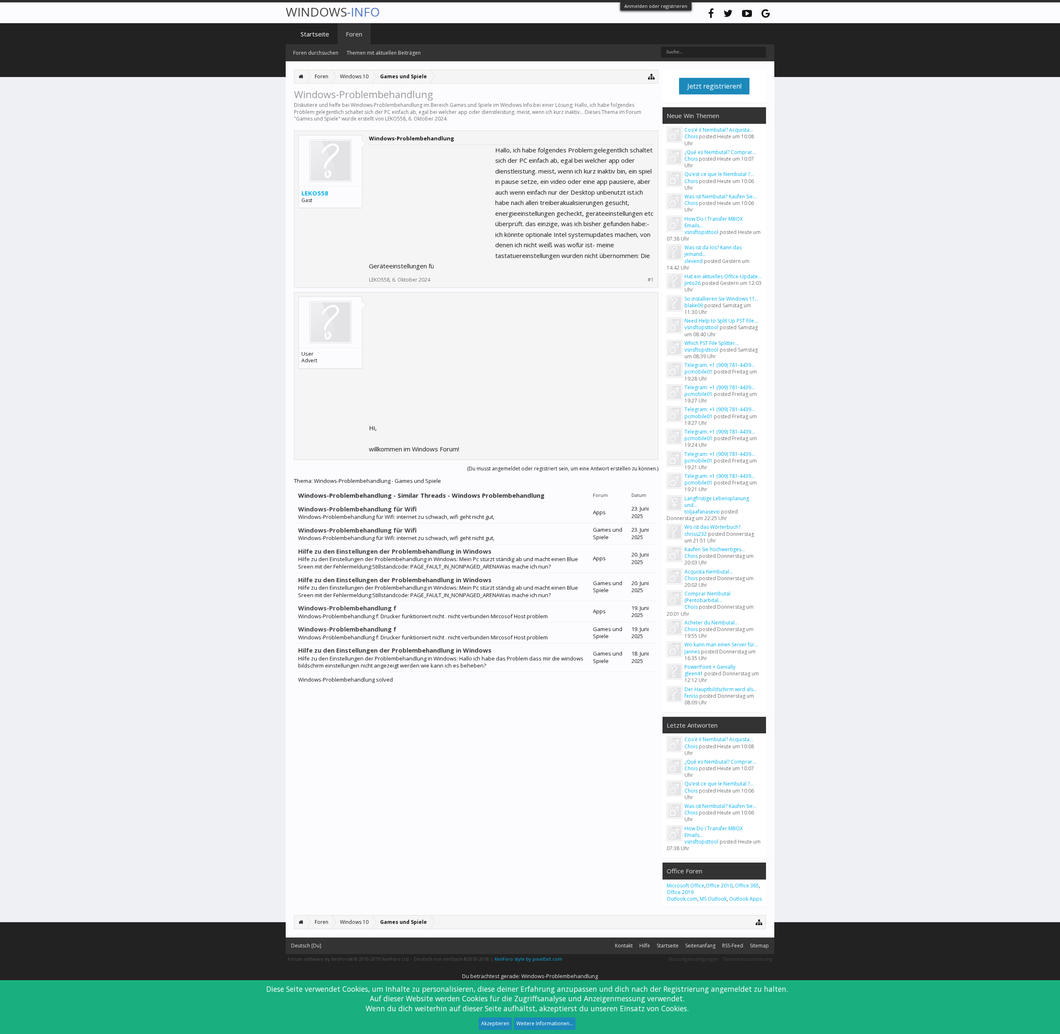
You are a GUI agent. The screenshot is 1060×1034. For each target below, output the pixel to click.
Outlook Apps (745, 898)
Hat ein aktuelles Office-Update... (722, 276)
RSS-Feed (732, 945)
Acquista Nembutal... (708, 571)
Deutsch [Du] (306, 945)
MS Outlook (713, 898)
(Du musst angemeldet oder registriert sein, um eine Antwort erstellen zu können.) (562, 468)
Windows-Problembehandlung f (347, 608)
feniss (691, 695)
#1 (651, 280)
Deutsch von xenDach (451, 959)
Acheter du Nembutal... (711, 622)
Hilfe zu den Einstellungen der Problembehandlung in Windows (394, 551)
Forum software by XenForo (349, 959)
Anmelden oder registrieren (655, 6)
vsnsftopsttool (701, 232)
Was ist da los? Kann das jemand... (713, 251)
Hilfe (644, 945)
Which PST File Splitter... (711, 343)
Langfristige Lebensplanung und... (716, 502)
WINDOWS (333, 11)
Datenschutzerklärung (747, 959)
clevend (693, 261)
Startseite (315, 34)
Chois (691, 136)
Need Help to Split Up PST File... (721, 320)
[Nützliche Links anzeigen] (651, 76)
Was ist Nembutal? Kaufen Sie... (720, 196)
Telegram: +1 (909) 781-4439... (719, 365)
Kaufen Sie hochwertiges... (714, 549)
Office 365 (747, 885)
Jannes (692, 651)
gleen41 (693, 673)
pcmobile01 (698, 371)
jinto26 (692, 283)
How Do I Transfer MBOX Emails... (713, 222)
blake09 (693, 305)
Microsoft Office (685, 885)
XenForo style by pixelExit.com (528, 959)
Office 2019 (680, 892)
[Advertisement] (431, 196)
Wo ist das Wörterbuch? (712, 526)
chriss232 (695, 533)
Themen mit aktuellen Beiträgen (384, 52)
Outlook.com (682, 898)
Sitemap (759, 945)
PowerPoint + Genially (709, 666)
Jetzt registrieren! (714, 86)
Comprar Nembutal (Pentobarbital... (707, 597)
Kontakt (624, 945)
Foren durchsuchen (315, 52)
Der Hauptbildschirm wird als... (720, 689)
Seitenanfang (700, 945)
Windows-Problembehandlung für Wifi (357, 509)
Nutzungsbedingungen (694, 959)
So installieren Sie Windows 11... (721, 298)
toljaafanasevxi (702, 511)
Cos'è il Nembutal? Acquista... (718, 129)
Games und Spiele (317, 118)
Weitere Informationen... (544, 1023)
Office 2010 (719, 885)
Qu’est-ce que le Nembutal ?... (719, 174)
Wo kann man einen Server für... (721, 644)
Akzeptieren (495, 1023)
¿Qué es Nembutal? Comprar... (720, 152)
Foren (354, 34)
